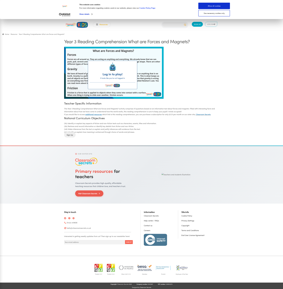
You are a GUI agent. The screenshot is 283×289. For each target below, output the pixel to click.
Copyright (185, 225)
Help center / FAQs (151, 220)
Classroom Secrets (203, 114)
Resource (14, 34)
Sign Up (70, 135)
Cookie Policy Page (147, 8)
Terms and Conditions (190, 230)
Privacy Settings (187, 220)
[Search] (185, 25)
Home (7, 34)
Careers (147, 230)
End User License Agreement (192, 235)
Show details (84, 14)
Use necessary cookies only (214, 13)
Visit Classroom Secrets (87, 193)
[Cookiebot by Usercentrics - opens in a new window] (64, 14)
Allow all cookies (214, 6)
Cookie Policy (186, 215)
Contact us (148, 225)
